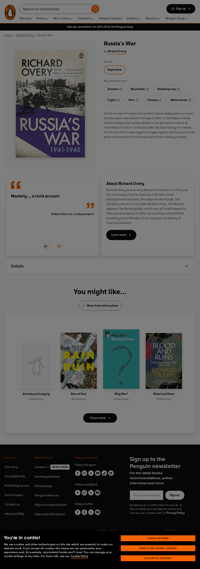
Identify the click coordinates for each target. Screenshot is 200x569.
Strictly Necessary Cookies (158, 548)
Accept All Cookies (158, 558)
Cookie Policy (79, 556)
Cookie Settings (158, 538)
